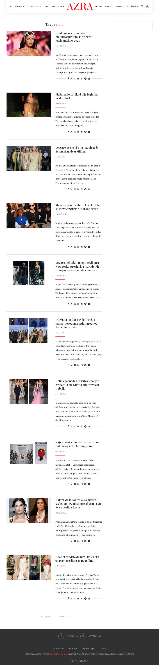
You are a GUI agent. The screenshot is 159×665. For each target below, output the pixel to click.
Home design (57, 6)
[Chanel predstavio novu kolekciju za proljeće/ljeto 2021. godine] (29, 567)
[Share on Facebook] (68, 78)
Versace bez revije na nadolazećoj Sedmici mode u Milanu (77, 149)
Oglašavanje (131, 6)
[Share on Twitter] (71, 78)
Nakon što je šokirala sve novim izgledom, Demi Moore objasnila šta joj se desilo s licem (78, 503)
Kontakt (73, 648)
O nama (102, 648)
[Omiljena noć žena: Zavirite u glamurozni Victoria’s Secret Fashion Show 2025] (29, 43)
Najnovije (19, 6)
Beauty (98, 6)
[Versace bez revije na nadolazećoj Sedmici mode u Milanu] (29, 158)
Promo (119, 6)
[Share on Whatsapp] (82, 78)
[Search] (142, 6)
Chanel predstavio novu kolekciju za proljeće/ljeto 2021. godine (77, 559)
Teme (45, 6)
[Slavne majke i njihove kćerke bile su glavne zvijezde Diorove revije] (29, 215)
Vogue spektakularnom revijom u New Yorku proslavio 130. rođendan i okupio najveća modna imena (78, 266)
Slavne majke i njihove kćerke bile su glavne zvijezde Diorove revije (77, 207)
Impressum (58, 648)
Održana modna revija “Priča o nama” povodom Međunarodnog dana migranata (76, 323)
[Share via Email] (89, 78)
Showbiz (109, 6)
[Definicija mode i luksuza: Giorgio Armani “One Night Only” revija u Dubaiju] (29, 391)
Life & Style (33, 6)
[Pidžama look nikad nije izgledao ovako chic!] (29, 105)
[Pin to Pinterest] (75, 78)
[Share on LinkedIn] (78, 78)
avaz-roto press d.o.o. (59, 653)
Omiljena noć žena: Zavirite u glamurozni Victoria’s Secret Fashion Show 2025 (74, 37)
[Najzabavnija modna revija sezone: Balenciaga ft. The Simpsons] (29, 452)
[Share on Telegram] (85, 78)
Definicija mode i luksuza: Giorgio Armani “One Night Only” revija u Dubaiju (77, 384)
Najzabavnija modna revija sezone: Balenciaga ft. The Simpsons (77, 444)
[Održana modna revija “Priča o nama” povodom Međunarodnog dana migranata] (29, 330)
